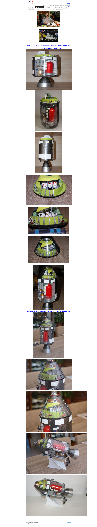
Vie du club (35, 5)
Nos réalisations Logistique (46, 9)
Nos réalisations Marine (38, 9)
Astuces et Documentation (42, 5)
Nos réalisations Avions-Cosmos (39, 7)
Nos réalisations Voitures (31, 9)
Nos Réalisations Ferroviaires (59, 9)
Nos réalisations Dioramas (58, 5)
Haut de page (69, 522)
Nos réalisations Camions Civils (58, 7)
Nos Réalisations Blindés (31, 7)
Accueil (29, 5)
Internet (48, 5)
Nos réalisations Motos (66, 7)
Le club (32, 5)
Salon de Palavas (65, 5)
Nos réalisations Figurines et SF (49, 7)
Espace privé (51, 5)
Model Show (52, 9)
